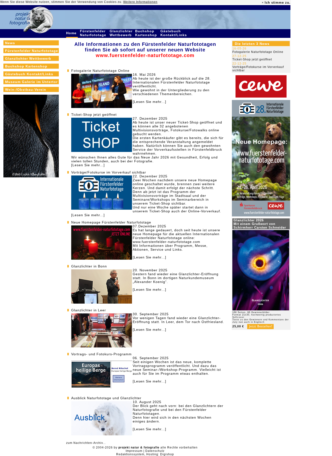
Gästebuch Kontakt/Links (174, 33)
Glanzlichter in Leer (88, 310)
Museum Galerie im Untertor (31, 82)
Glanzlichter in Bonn (89, 266)
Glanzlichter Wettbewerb (121, 33)
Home (72, 33)
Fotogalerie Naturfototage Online (100, 71)
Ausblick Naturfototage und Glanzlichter (106, 398)
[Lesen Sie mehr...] (149, 102)
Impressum (134, 451)
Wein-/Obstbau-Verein (25, 89)
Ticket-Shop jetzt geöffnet (94, 114)
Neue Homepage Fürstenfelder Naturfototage (111, 222)
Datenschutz (155, 451)
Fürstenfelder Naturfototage (93, 33)
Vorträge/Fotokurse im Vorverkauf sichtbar (108, 172)
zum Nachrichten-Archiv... (86, 443)
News (10, 43)
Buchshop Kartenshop (146, 33)
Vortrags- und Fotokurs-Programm (101, 354)
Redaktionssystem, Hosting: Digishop (145, 454)
